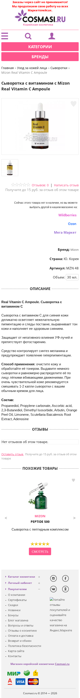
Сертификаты (17, 600)
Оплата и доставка (20, 636)
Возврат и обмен (19, 641)
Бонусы (13, 615)
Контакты (14, 656)
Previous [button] (5, 517)
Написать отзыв (66, 185)
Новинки (14, 610)
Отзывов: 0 (40, 185)
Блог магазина (18, 620)
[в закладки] (73, 104)
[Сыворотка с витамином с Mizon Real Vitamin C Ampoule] (40, 150)
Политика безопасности (24, 646)
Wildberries (67, 215)
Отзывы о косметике (22, 630)
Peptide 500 (40, 519)
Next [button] (74, 517)
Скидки (13, 605)
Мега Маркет (65, 232)
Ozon (72, 223)
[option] (40, 516)
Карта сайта (16, 651)
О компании (16, 595)
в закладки (73, 480)
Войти (51, 37)
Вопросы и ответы (20, 625)
